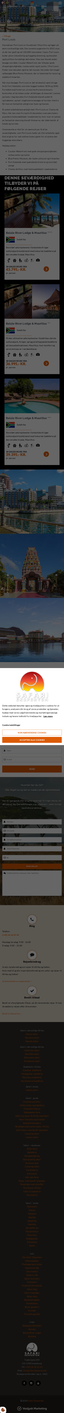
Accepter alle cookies (32, 740)
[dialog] (32, 706)
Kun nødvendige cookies (32, 732)
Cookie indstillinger (11, 725)
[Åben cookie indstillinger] (3, 1410)
